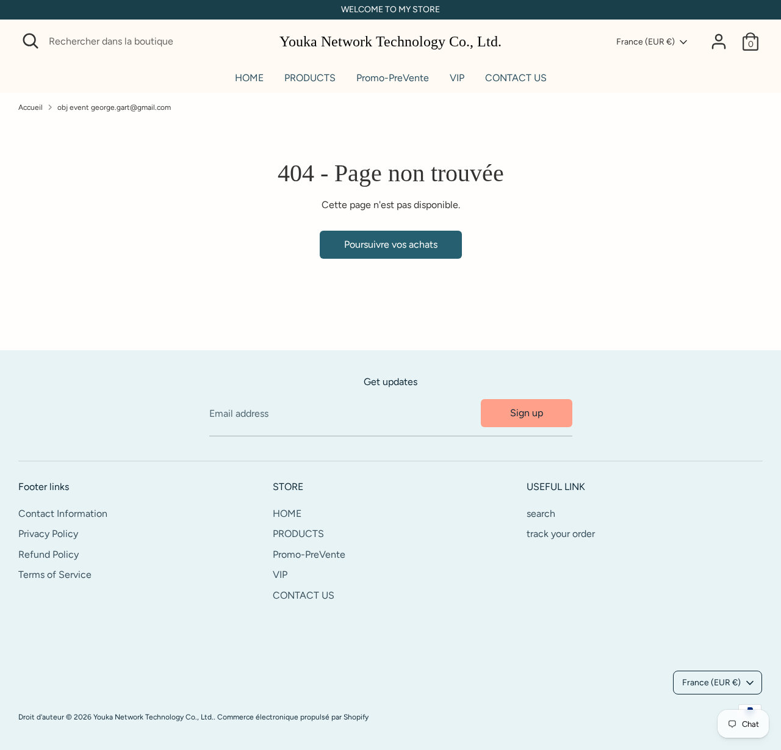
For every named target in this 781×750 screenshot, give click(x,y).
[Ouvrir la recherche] (30, 41)
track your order (561, 533)
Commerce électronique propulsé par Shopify (293, 717)
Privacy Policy (48, 533)
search (541, 513)
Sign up (526, 413)
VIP (457, 78)
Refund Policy (48, 554)
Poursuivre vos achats (390, 244)
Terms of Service (55, 574)
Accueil (30, 107)
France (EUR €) (645, 42)
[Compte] (719, 41)
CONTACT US (516, 78)
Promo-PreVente (392, 78)
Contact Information (62, 513)
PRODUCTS (310, 78)
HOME (249, 78)
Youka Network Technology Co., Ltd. (390, 41)
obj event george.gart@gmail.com (114, 107)
